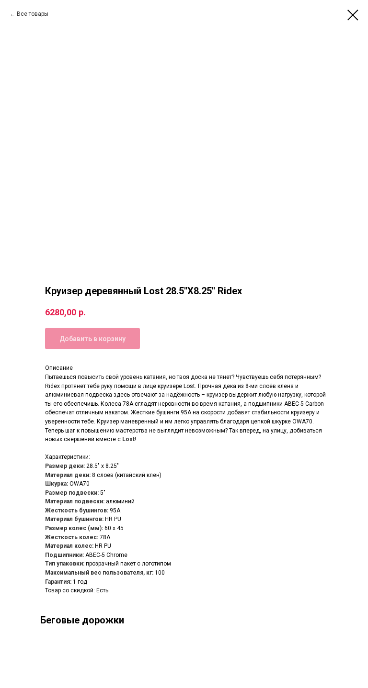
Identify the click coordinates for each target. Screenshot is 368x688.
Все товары (32, 14)
